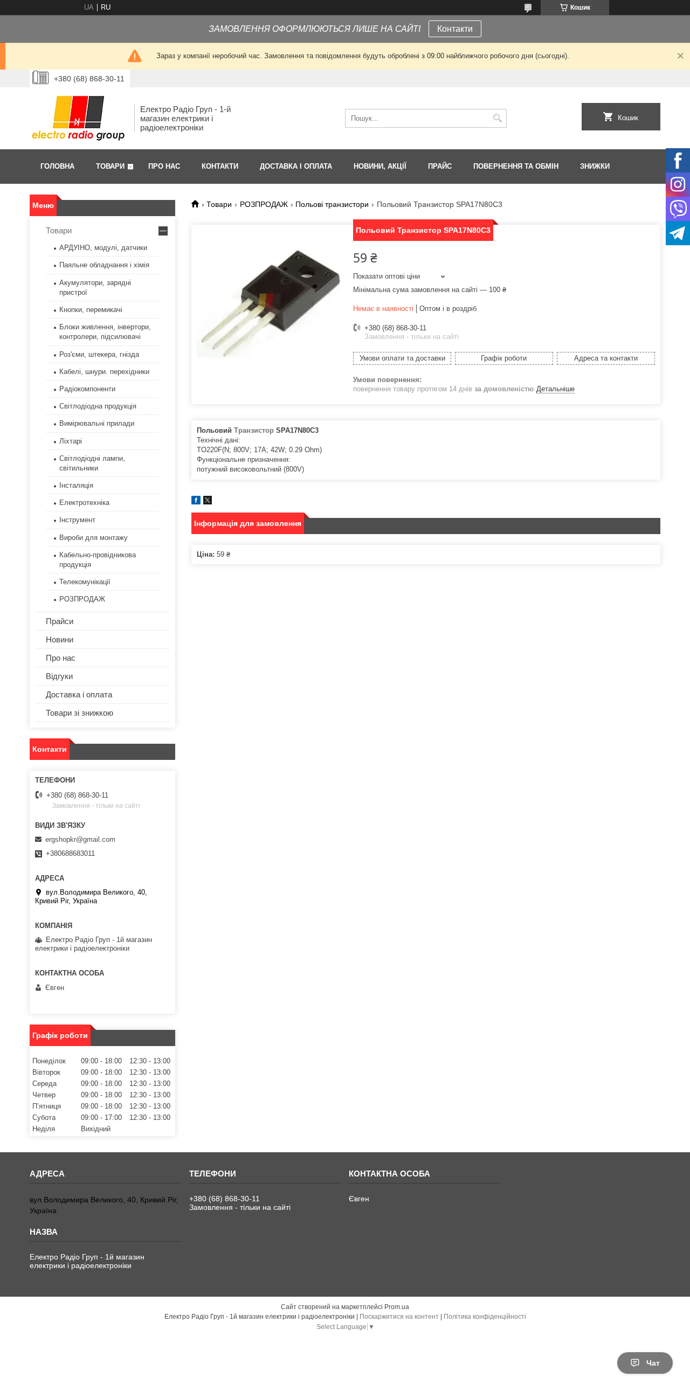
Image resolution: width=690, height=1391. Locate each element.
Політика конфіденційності (485, 1316)
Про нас (164, 166)
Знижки (595, 166)
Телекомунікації (85, 582)
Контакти (455, 28)
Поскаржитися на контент (399, 1316)
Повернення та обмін (515, 166)
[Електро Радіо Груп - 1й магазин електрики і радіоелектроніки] (78, 118)
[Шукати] (497, 118)
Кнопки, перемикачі (90, 310)
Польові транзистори (332, 204)
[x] (207, 502)
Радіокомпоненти (87, 389)
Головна (57, 166)
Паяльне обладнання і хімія (104, 265)
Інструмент (77, 520)
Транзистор (254, 430)
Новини (59, 639)
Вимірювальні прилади (96, 423)
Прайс (440, 166)
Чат (653, 1363)
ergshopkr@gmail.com (80, 839)
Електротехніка (84, 503)
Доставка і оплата (296, 166)
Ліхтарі (70, 441)
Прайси (59, 621)
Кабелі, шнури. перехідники (104, 372)
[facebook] (196, 502)
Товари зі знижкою (79, 712)
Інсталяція (76, 485)
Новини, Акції (380, 166)
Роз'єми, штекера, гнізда (99, 354)
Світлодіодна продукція (97, 406)
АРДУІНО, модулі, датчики (103, 248)
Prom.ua (396, 1307)
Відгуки (59, 676)
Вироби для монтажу (93, 538)
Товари (110, 166)
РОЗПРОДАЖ (264, 204)
